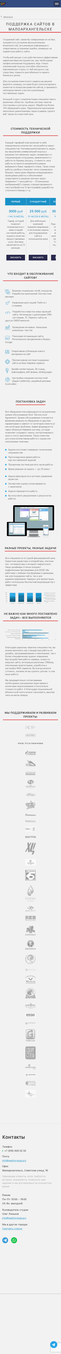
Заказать (15, 257)
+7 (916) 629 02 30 (15, 1150)
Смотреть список (12, 1228)
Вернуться (8, 17)
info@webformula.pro (14, 1160)
